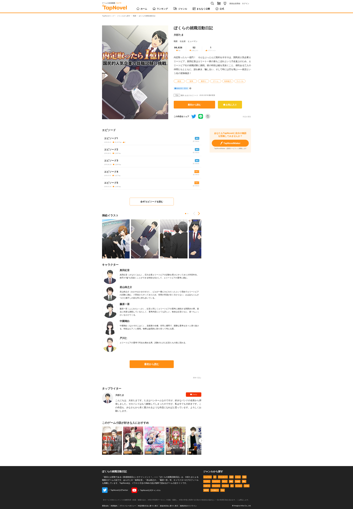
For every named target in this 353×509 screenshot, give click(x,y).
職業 (134, 16)
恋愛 (231, 477)
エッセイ (238, 486)
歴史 (244, 481)
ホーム (144, 8)
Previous (195, 213)
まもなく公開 (203, 8)
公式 (222, 8)
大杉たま (179, 34)
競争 (191, 81)
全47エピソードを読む (151, 201)
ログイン (245, 3)
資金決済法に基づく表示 (169, 506)
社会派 (183, 41)
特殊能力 (227, 81)
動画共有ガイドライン (188, 506)
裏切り (203, 81)
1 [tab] (185, 213)
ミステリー (216, 481)
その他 (246, 486)
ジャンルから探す (123, 16)
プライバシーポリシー (127, 506)
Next (198, 213)
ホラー (225, 481)
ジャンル (182, 8)
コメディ (207, 481)
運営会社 (105, 506)
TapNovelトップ (108, 16)
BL (232, 486)
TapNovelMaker (231, 143)
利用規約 (114, 506)
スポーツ (207, 486)
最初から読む (194, 104)
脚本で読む (197, 378)
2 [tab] (187, 213)
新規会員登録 (234, 3)
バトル (238, 477)
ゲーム (215, 81)
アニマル (225, 486)
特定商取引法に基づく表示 (148, 506)
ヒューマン (192, 41)
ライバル (240, 81)
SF (215, 477)
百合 (222, 490)
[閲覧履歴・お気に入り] (218, 3)
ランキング (162, 8)
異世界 (206, 490)
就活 (179, 81)
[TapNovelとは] (225, 3)
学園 (244, 477)
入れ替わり (214, 490)
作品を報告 (247, 116)
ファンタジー (223, 477)
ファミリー (216, 486)
